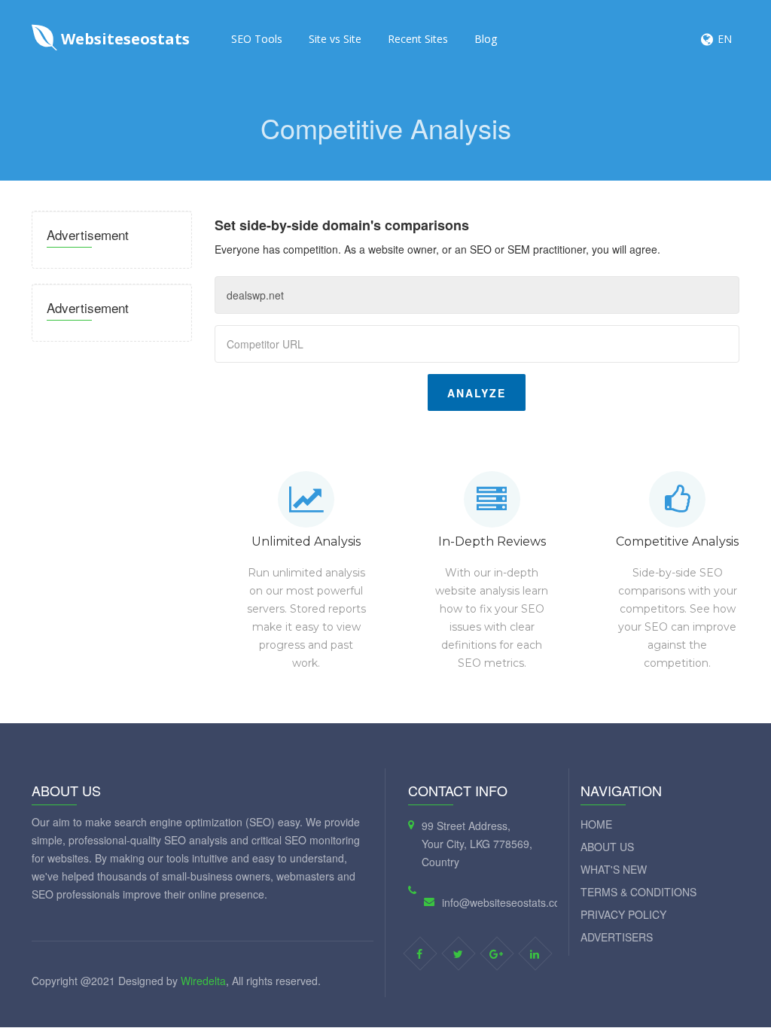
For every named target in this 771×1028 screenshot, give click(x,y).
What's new (614, 869)
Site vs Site (335, 39)
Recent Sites (418, 39)
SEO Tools (256, 39)
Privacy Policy (623, 914)
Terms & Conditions (638, 891)
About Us (607, 846)
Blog (485, 39)
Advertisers (617, 936)
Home (596, 824)
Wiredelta (203, 980)
